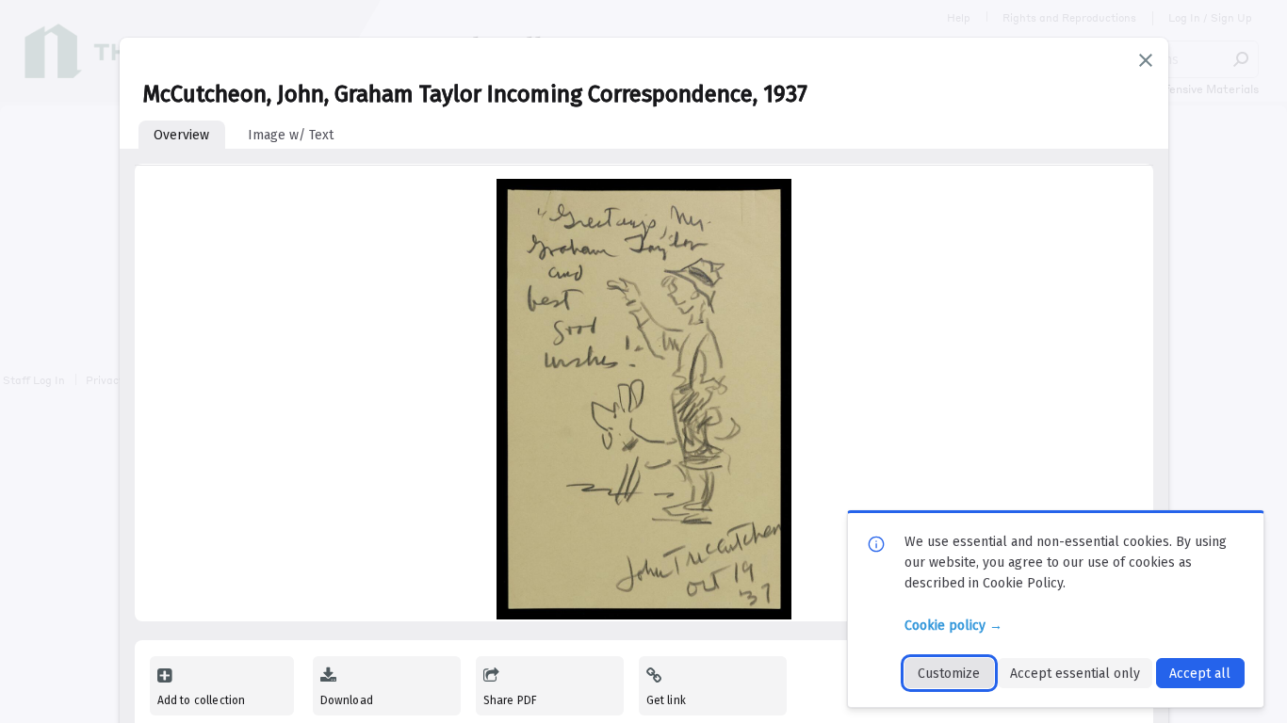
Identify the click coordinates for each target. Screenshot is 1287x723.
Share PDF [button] (510, 700)
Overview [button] (181, 135)
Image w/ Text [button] (291, 135)
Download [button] (346, 700)
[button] (1145, 60)
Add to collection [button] (201, 700)
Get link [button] (666, 700)
